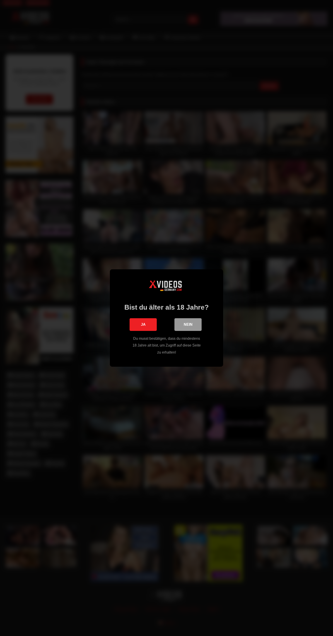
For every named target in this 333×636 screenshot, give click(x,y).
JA (143, 324)
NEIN (188, 324)
